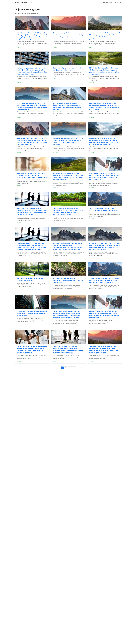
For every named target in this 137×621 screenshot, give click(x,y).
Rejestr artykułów (108, 2)
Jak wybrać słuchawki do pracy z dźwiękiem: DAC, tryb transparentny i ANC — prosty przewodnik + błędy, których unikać (104, 280)
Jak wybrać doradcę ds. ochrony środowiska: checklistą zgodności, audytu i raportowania (68, 280)
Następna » (72, 368)
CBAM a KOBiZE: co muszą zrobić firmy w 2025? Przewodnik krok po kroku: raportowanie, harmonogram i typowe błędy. (32, 175)
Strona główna (118, 2)
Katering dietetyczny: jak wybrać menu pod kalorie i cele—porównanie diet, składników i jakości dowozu (32, 313)
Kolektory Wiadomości (24, 2)
